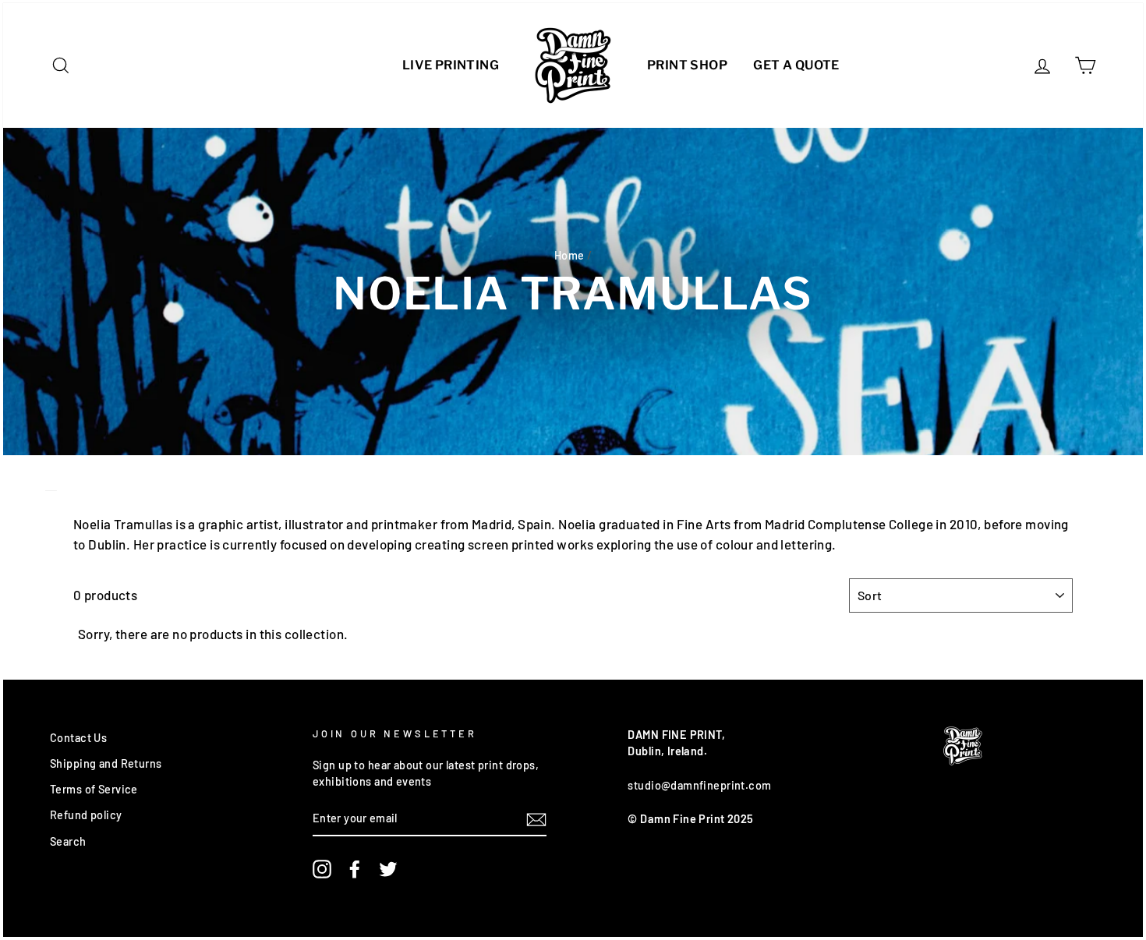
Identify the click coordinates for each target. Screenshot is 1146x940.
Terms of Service (94, 789)
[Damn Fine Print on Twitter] (388, 869)
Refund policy (86, 815)
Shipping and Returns (106, 763)
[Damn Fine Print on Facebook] (354, 869)
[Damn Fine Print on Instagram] (322, 869)
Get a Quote (796, 65)
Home (569, 255)
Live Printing (450, 65)
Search (68, 841)
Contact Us (78, 737)
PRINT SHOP (687, 65)
